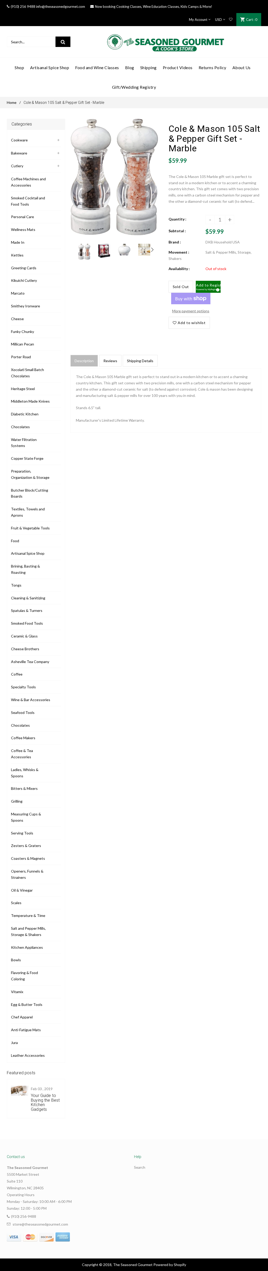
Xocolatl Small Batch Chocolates (27, 372)
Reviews (110, 361)
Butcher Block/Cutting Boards (29, 493)
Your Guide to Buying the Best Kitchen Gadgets (45, 1102)
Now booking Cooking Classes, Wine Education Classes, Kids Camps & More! (153, 6)
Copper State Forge (27, 458)
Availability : (179, 268)
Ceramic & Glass (24, 636)
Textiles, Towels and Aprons (28, 512)
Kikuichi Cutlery (24, 280)
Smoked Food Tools (27, 623)
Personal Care (22, 216)
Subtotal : (177, 231)
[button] (208, 287)
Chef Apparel (22, 1017)
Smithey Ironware (25, 306)
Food (15, 541)
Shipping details (140, 361)
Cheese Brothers (25, 649)
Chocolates (20, 427)
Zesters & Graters (26, 845)
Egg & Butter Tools (26, 1004)
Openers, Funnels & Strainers (27, 874)
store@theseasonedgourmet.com (40, 1224)
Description (84, 361)
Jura (14, 1042)
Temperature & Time (28, 915)
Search (139, 1167)
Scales (16, 902)
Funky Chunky (22, 331)
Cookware (19, 140)
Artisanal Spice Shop (27, 553)
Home (11, 102)
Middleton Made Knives (30, 401)
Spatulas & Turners (26, 610)
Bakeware (19, 153)
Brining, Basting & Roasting (25, 569)
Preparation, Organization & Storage (30, 474)
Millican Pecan (22, 344)
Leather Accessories (28, 1055)
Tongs (16, 585)
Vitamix (17, 991)
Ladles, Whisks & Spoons (24, 772)
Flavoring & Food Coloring (24, 975)
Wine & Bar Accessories (30, 699)
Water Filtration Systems (24, 442)
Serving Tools (22, 833)
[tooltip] (217, 289)
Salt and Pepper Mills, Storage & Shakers (28, 931)
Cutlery (17, 166)
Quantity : (177, 219)
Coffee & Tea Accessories (22, 753)
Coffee (17, 674)
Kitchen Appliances (27, 947)
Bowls (16, 960)
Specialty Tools (23, 687)
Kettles (17, 255)
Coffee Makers (23, 738)
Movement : (179, 252)
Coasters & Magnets (28, 858)
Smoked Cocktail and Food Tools (28, 201)
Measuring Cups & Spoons (26, 817)
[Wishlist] (230, 19)
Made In (17, 242)
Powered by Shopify (169, 1264)
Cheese (17, 319)
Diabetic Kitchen (24, 414)
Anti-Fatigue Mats (26, 1030)
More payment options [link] (190, 311)
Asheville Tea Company (30, 661)
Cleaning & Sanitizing (28, 598)
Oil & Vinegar (22, 890)
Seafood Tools (23, 712)
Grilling (17, 801)
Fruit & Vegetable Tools (30, 528)
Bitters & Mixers (24, 788)
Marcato (18, 293)
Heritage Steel (23, 388)
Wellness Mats (23, 229)
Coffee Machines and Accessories (28, 182)
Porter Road (21, 357)
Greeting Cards (23, 268)
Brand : (175, 242)
